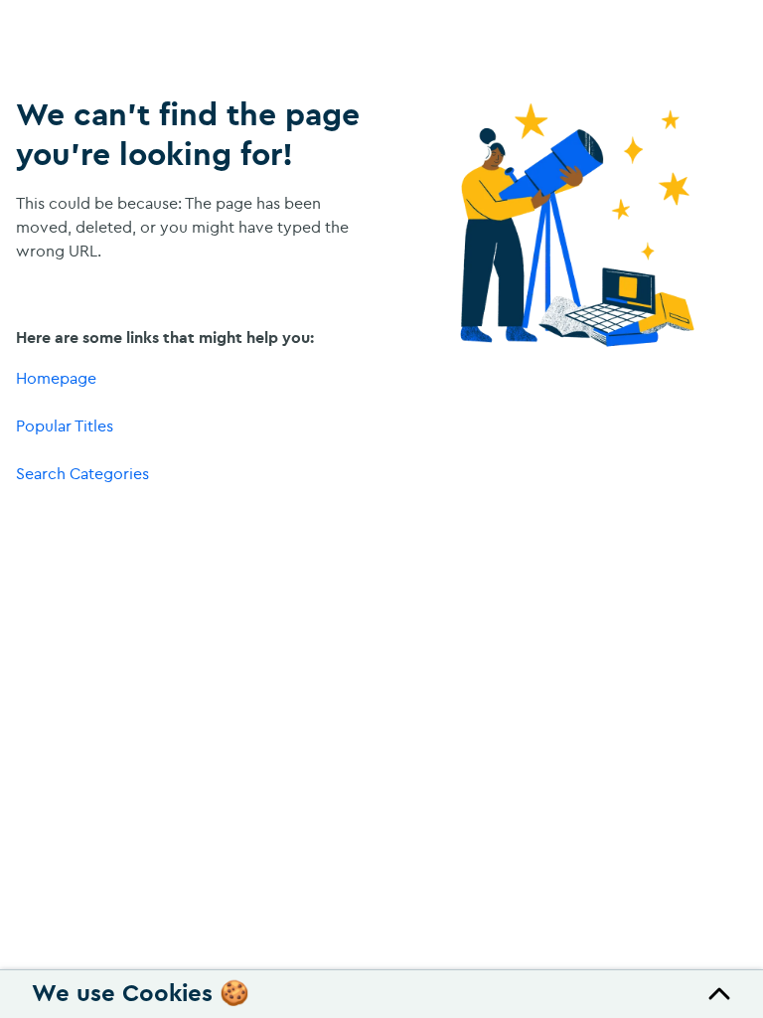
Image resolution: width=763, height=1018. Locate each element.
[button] (381, 994)
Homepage (56, 378)
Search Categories (82, 473)
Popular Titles (64, 425)
